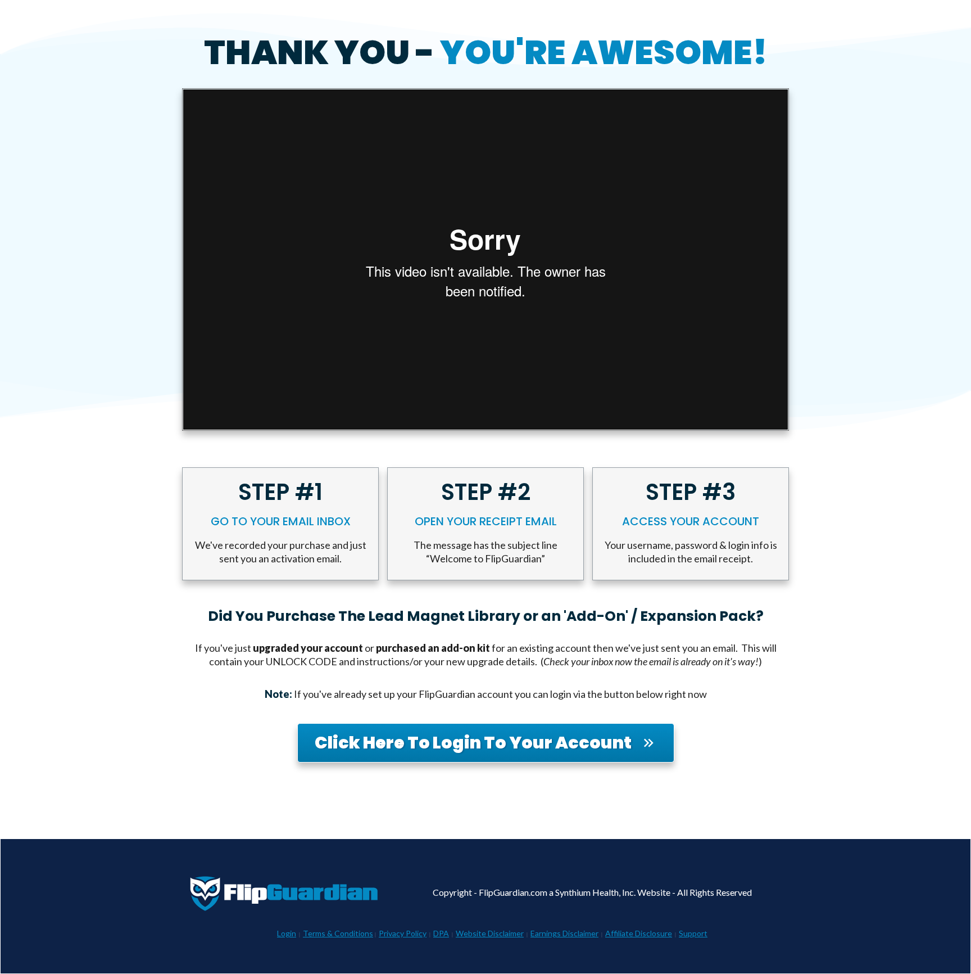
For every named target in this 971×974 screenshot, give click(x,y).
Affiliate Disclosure (638, 933)
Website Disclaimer (490, 933)
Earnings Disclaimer (564, 933)
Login (286, 933)
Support (693, 933)
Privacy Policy (402, 933)
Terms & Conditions (338, 933)
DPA (441, 933)
